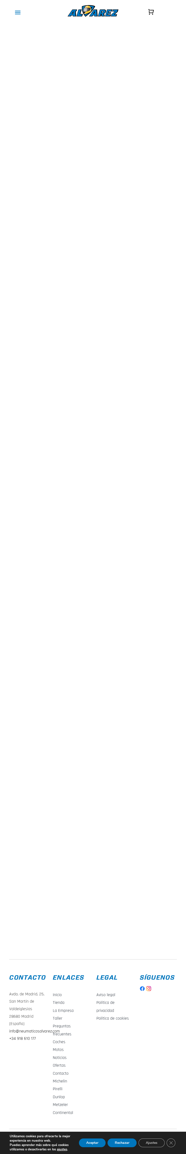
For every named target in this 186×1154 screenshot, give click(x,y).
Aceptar (92, 1142)
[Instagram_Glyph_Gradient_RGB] (148, 988)
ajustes (62, 1149)
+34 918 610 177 (22, 1038)
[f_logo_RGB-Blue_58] (142, 988)
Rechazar (122, 1142)
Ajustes (151, 1142)
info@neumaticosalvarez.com (34, 1031)
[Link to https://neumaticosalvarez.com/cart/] (151, 12)
